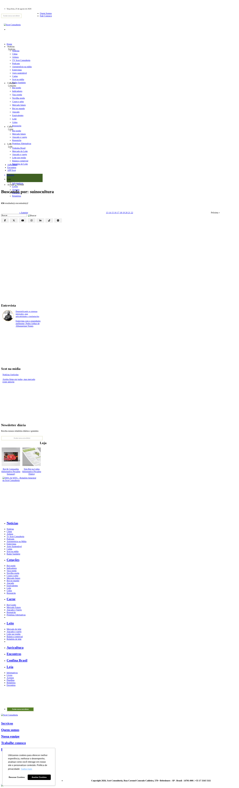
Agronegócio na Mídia (16, 541)
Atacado (16, 112)
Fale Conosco (46, 16)
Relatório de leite (14, 639)
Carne (10, 129)
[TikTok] (49, 220)
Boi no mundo (18, 108)
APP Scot (11, 170)
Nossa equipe (10, 736)
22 (132, 212)
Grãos (14, 122)
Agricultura (12, 165)
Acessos (10, 678)
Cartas (9, 549)
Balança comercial (15, 636)
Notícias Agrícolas (10, 374)
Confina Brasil (17, 660)
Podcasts (10, 539)
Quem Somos (46, 13)
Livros (9, 675)
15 (112, 212)
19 (124, 212)
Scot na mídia (13, 551)
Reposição (16, 126)
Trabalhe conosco (13, 743)
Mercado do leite (14, 629)
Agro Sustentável (14, 546)
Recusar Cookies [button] (17, 777)
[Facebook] (5, 220)
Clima (9, 531)
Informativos (12, 673)
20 (126, 212)
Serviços (7, 723)
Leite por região (13, 634)
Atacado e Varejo (14, 610)
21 (129, 212)
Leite (14, 119)
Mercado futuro (19, 105)
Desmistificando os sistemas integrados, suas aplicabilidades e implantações (27, 313)
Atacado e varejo (14, 631)
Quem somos (10, 730)
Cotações (12, 85)
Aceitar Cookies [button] (39, 777)
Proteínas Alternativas (16, 615)
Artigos (10, 534)
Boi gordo (16, 88)
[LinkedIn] (40, 220)
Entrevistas (11, 544)
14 (110, 212)
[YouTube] (23, 220)
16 (115, 212)
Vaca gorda (17, 94)
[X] (14, 220)
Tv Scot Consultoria (15, 536)
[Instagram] (31, 220)
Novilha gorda (18, 98)
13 (107, 212)
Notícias (11, 49)
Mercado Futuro (14, 607)
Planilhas (11, 680)
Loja (9, 181)
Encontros (11, 167)
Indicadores (17, 91)
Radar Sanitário (13, 554)
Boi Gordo (11, 605)
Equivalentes (17, 115)
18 (121, 212)
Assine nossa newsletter (11, 16)
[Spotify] (58, 220)
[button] (31, 215)
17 (118, 212)
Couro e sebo (18, 101)
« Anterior (23, 212)
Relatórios (11, 683)
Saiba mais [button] (26, 769)
